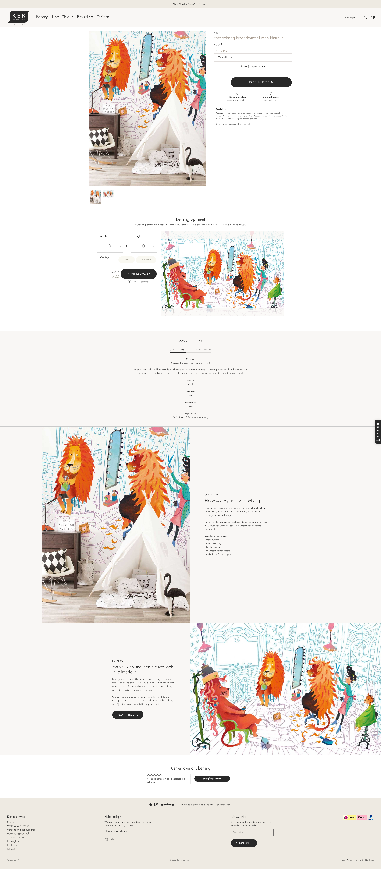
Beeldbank (12, 845)
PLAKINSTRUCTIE (127, 714)
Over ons (12, 822)
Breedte (103, 236)
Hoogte (136, 236)
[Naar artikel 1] (95, 197)
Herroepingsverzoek (18, 834)
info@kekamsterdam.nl (115, 831)
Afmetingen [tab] (203, 350)
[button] (378, 432)
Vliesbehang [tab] (178, 350)
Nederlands (350, 17)
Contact (11, 849)
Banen (126, 259)
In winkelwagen (261, 82)
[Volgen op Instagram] (106, 840)
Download (146, 259)
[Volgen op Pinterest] (112, 840)
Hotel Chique (62, 16)
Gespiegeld (105, 257)
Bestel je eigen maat (252, 66)
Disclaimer (370, 860)
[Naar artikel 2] (108, 193)
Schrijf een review (212, 778)
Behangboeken (15, 841)
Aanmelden (244, 842)
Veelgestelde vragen (18, 826)
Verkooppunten (15, 837)
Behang (42, 17)
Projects (103, 16)
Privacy (343, 860)
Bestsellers (85, 16)
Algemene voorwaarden (356, 860)
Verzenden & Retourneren (21, 830)
